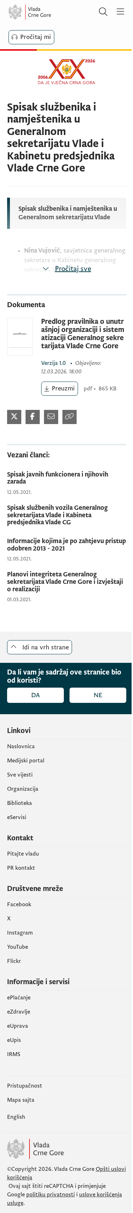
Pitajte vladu (23, 853)
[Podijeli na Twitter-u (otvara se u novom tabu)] (14, 417)
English (16, 1117)
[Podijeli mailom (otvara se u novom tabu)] (51, 417)
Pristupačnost (24, 1085)
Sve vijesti (20, 774)
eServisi (16, 817)
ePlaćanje (19, 997)
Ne (98, 695)
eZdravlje (18, 1011)
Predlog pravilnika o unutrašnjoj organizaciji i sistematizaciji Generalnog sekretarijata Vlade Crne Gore (82, 334)
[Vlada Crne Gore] (51, 12)
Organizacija (22, 788)
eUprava (17, 1025)
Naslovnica (21, 746)
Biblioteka (19, 803)
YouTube (17, 946)
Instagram (20, 932)
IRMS (13, 1054)
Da (35, 695)
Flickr (14, 961)
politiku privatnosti (50, 1194)
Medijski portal (25, 760)
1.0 (54, 363)
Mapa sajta (20, 1100)
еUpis (14, 1040)
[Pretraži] (103, 12)
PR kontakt (21, 867)
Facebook (19, 904)
